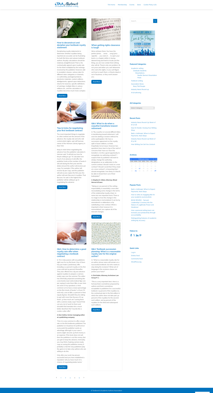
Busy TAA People (139, 86)
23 (136, 171)
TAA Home (111, 5)
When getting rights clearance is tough (105, 46)
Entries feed (135, 255)
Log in (133, 252)
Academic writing (137, 68)
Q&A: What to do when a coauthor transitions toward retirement (104, 126)
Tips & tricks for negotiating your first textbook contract (70, 129)
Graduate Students (139, 71)
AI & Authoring (136, 92)
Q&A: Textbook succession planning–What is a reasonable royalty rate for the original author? (106, 252)
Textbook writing (137, 81)
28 (155, 171)
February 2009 (143, 159)
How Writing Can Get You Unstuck (143, 144)
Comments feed (137, 259)
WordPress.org (136, 262)
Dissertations (139, 73)
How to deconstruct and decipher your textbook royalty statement (71, 45)
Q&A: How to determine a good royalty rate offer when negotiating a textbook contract (71, 252)
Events (132, 5)
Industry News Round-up (140, 89)
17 (139, 168)
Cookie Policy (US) (150, 5)
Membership (122, 5)
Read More (63, 96)
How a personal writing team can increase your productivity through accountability (143, 212)
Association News (137, 84)
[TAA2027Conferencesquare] (142, 43)
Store (139, 5)
